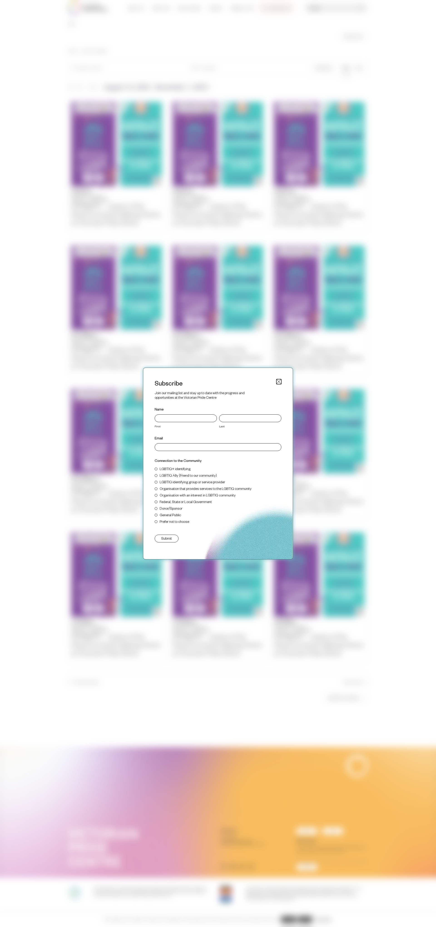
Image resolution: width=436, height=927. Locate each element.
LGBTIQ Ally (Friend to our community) (188, 475)
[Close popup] (278, 381)
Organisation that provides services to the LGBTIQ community (206, 488)
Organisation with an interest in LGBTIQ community (198, 495)
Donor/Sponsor (171, 508)
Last (222, 426)
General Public (170, 515)
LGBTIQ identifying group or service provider (192, 482)
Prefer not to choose (174, 521)
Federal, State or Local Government (186, 501)
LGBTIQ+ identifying (175, 468)
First (158, 426)
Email (159, 438)
